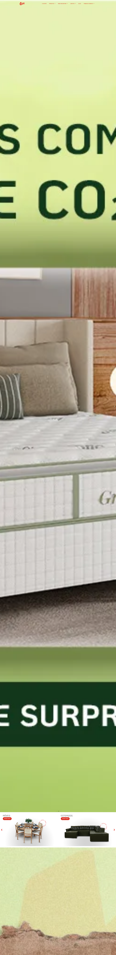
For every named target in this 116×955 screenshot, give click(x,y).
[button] (1, 406)
